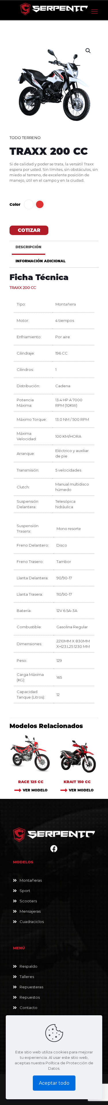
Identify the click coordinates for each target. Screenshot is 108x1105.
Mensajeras (30, 911)
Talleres (27, 976)
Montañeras (31, 880)
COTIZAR (29, 230)
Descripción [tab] (28, 247)
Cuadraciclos (32, 921)
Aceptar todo (54, 1083)
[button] (88, 50)
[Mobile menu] (94, 12)
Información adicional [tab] (40, 261)
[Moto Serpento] (54, 8)
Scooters (28, 901)
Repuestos (30, 997)
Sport (25, 890)
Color (15, 204)
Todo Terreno (25, 137)
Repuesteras (31, 987)
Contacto (28, 1007)
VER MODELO (35, 790)
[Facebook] (54, 850)
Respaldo (28, 966)
